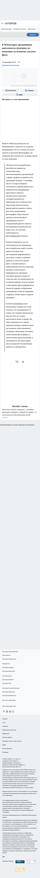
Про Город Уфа (6, 683)
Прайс (4, 745)
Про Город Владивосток (9, 695)
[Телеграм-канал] (29, 90)
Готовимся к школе (20, 29)
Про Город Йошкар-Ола (9, 659)
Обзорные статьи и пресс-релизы (12, 741)
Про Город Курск (7, 676)
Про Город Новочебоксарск (10, 651)
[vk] (17, 361)
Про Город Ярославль (8, 671)
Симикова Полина (10, 65)
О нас (4, 722)
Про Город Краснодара (9, 700)
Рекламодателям (7, 748)
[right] (38, 29)
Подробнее (6, 812)
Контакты (5, 726)
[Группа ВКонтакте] (10, 90)
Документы (31, 29)
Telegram (4, 719)
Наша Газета (6, 663)
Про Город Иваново (8, 667)
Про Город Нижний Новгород (10, 688)
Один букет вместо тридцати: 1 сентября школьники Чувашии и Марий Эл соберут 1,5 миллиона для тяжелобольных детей (19, 413)
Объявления (5, 733)
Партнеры (5, 752)
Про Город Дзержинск (8, 692)
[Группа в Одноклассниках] (7, 712)
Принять (33, 35)
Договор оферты (7, 737)
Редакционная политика (9, 730)
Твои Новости (6, 655)
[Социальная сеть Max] (20, 94)
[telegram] (24, 361)
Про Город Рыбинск (8, 679)
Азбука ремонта (6, 29)
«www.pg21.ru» (16, 759)
